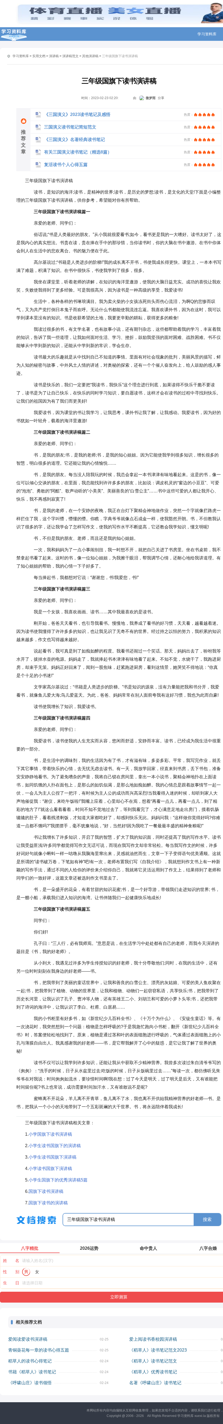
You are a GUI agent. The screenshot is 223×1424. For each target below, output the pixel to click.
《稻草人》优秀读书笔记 (153, 1372)
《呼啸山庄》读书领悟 (30, 1382)
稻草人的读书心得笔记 (30, 1361)
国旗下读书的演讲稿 (48, 1203)
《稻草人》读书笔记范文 (153, 1361)
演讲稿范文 (70, 56)
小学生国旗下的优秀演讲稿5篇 (58, 1180)
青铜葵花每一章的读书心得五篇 (38, 1350)
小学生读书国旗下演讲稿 (52, 1157)
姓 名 (11, 1260)
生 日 (11, 1283)
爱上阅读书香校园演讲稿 (153, 1339)
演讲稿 (54, 56)
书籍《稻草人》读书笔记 (32, 1372)
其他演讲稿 (90, 56)
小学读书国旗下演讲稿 (50, 1168)
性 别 (11, 1271)
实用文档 (38, 56)
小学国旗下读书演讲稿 (50, 1134)
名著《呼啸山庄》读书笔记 (155, 1382)
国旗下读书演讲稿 (46, 1191)
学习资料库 (206, 34)
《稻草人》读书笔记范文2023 (158, 1350)
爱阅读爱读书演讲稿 (27, 1339)
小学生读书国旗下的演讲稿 (55, 1145)
